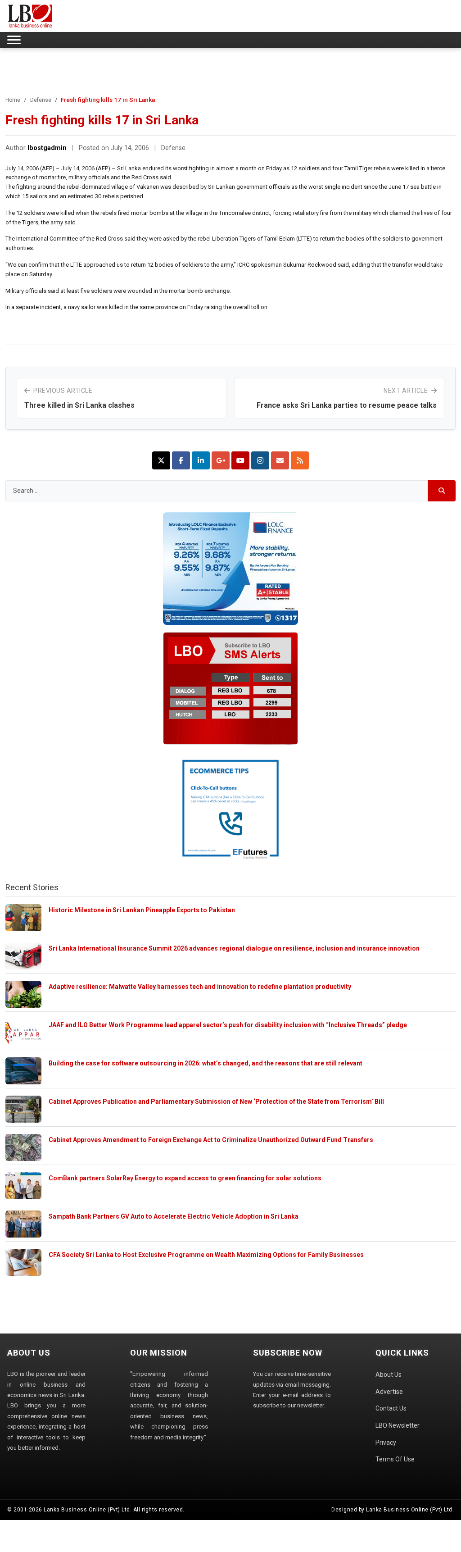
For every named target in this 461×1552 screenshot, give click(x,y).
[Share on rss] (300, 460)
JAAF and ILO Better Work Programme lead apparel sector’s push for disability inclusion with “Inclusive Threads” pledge (228, 1025)
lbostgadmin (47, 148)
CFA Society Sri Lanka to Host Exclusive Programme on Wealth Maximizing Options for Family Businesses (206, 1254)
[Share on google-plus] (221, 460)
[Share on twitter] (161, 460)
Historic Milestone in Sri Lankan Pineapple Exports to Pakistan (142, 910)
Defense (40, 100)
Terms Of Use (395, 1459)
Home (12, 100)
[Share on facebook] (181, 460)
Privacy (385, 1442)
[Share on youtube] (240, 460)
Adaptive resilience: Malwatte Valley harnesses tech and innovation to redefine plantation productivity (200, 986)
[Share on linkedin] (201, 460)
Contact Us (391, 1408)
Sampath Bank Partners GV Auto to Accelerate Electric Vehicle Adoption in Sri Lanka (173, 1216)
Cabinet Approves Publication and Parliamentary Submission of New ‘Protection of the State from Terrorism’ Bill (216, 1101)
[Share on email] (280, 460)
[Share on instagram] (260, 460)
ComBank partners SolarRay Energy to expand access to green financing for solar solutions (185, 1178)
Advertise (389, 1391)
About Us (388, 1374)
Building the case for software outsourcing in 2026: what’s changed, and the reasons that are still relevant (205, 1063)
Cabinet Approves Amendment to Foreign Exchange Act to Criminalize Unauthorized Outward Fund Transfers (211, 1139)
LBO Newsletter (397, 1425)
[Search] (442, 490)
